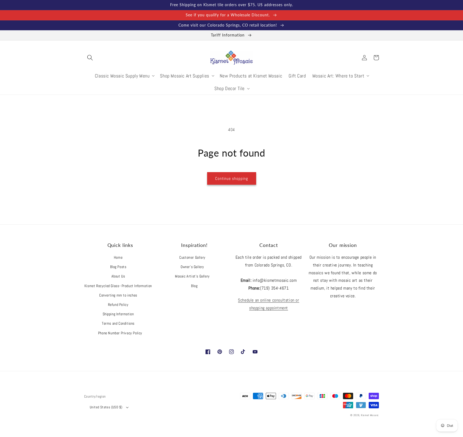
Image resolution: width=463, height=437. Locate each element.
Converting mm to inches (118, 295)
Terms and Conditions (118, 323)
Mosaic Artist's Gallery (192, 276)
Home (118, 257)
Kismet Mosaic (370, 415)
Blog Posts (118, 266)
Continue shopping (231, 178)
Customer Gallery (192, 257)
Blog (194, 285)
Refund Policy (118, 304)
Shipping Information (118, 314)
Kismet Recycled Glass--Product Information (118, 285)
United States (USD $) (106, 407)
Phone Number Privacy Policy (120, 333)
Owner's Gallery (192, 266)
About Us (118, 276)
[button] (90, 58)
